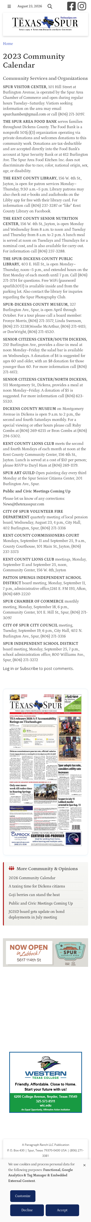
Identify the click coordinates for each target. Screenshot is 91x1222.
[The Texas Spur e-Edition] (45, 772)
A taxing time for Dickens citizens (37, 886)
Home (8, 44)
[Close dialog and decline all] (84, 1164)
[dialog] (45, 1190)
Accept (62, 1210)
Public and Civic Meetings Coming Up (41, 903)
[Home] (45, 24)
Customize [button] (23, 1196)
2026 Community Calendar (32, 878)
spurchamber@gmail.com (24, 114)
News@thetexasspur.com (23, 504)
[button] (9, 6)
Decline (27, 1210)
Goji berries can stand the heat (34, 895)
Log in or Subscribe (20, 668)
